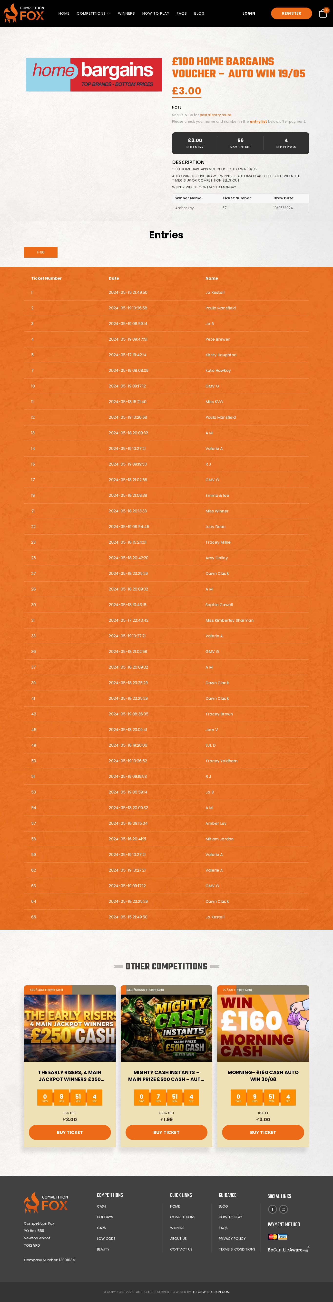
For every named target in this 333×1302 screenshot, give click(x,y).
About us (178, 1238)
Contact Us (181, 1249)
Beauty (103, 1249)
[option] (94, 75)
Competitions (91, 13)
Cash (101, 1206)
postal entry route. (216, 114)
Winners (126, 13)
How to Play (155, 13)
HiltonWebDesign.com (211, 1292)
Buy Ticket (70, 1132)
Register (291, 13)
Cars (101, 1227)
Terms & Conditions (237, 1249)
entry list (258, 121)
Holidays (105, 1217)
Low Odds (106, 1238)
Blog (199, 13)
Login (249, 13)
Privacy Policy (232, 1238)
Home (64, 13)
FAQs (182, 13)
